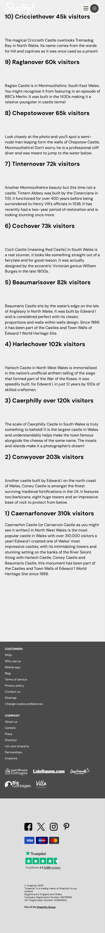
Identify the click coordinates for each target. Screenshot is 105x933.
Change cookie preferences (24, 704)
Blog (8, 673)
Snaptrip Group (46, 907)
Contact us (12, 692)
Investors (11, 758)
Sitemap (11, 698)
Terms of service (16, 679)
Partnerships (13, 752)
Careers (10, 728)
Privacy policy (14, 686)
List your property (17, 746)
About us (11, 722)
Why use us (13, 661)
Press (8, 734)
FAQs (8, 655)
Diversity (11, 740)
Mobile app (13, 667)
